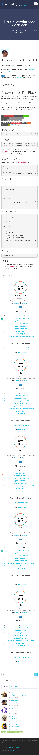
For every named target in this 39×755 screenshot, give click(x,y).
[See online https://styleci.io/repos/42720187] (13, 125)
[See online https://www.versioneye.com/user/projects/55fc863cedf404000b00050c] (21, 116)
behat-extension (15, 700)
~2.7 (21, 328)
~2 (22, 580)
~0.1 (22, 336)
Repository (6, 71)
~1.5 (22, 326)
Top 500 (21, 732)
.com (12, 3)
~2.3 (21, 321)
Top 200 (15, 732)
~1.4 (22, 318)
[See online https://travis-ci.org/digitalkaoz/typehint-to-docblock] (7, 116)
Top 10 (4, 732)
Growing (6, 686)
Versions (18, 77)
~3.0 (21, 331)
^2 (22, 348)
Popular (14, 686)
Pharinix (11, 750)
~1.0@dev (21, 563)
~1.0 (22, 334)
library (12, 692)
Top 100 (9, 732)
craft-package (14, 724)
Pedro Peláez (24, 5)
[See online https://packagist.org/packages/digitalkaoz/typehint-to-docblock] (26, 122)
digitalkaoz (31, 69)
